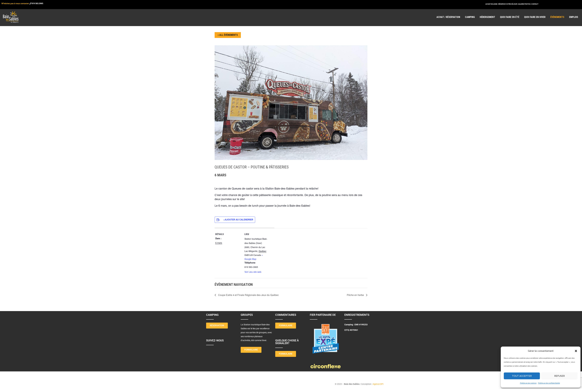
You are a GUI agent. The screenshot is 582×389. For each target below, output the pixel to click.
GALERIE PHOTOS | (524, 4)
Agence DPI (378, 384)
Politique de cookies (528, 383)
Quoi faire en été (509, 17)
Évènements (557, 17)
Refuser (559, 376)
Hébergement (487, 17)
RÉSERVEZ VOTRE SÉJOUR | (508, 4)
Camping (470, 17)
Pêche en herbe (356, 295)
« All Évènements (228, 35)
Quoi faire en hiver (534, 17)
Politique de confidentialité (549, 383)
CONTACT (534, 4)
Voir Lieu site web (252, 271)
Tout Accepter (522, 376)
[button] (575, 350)
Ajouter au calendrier (239, 219)
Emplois (573, 17)
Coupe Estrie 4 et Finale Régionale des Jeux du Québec (248, 295)
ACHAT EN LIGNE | (491, 4)
